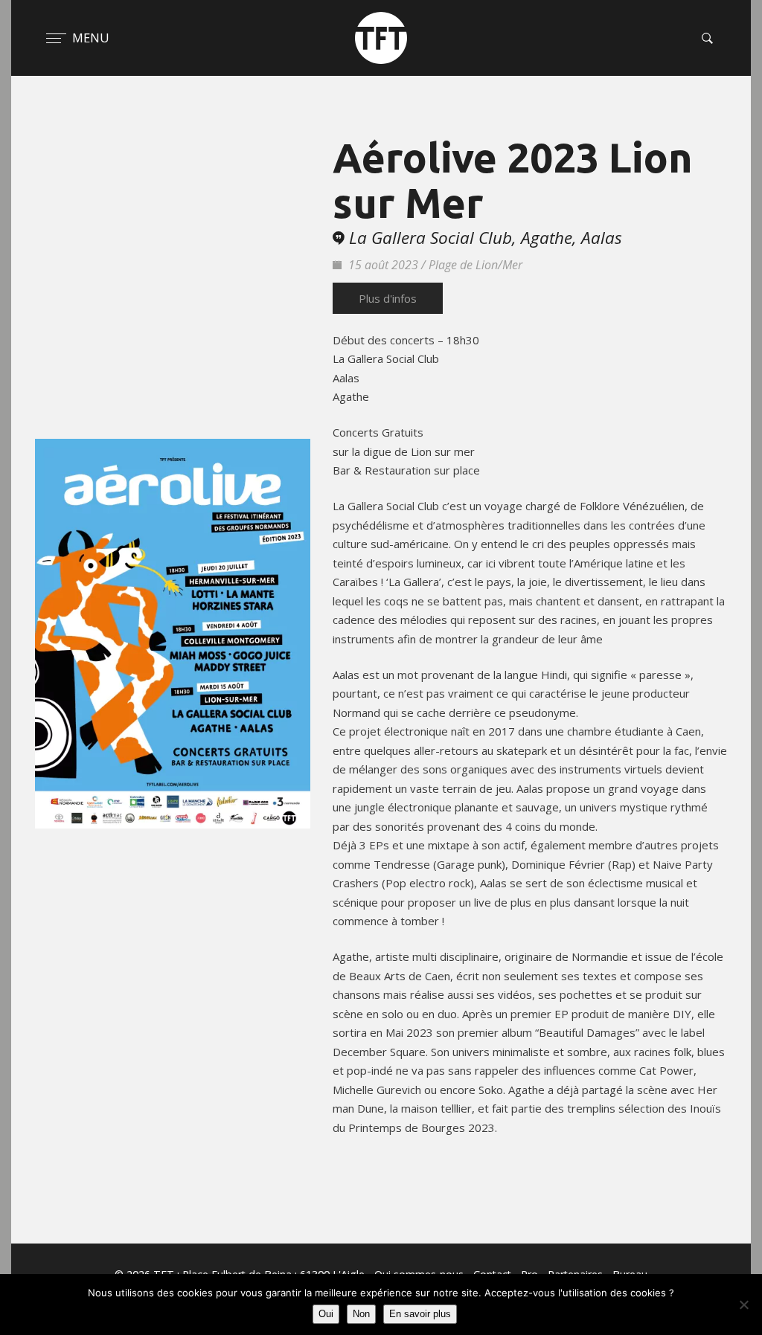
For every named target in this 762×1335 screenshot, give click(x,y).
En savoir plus (420, 1313)
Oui (325, 1313)
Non (361, 1313)
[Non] (743, 1304)
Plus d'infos (388, 298)
